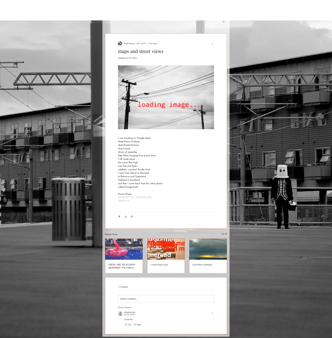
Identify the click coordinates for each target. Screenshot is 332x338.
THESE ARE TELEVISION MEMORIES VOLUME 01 (121, 266)
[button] (223, 21)
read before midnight (202, 264)
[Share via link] (132, 216)
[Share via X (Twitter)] (125, 216)
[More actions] (212, 43)
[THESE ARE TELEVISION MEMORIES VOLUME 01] (124, 249)
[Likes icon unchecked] (126, 324)
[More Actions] (212, 313)
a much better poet (159, 264)
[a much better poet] (166, 249)
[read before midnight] (208, 249)
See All (224, 234)
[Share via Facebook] (119, 216)
